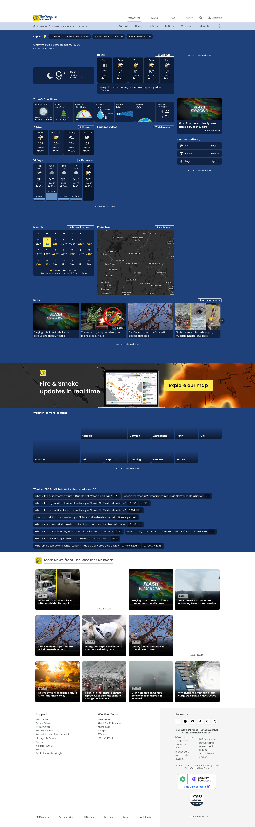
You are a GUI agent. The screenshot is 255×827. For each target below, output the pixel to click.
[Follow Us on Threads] (207, 721)
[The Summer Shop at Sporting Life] (210, 451)
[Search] (200, 17)
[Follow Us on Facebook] (178, 721)
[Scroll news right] (221, 320)
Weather (43, 26)
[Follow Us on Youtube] (192, 721)
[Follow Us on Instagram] (185, 721)
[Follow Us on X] (215, 721)
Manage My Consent (46, 738)
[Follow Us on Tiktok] (200, 721)
